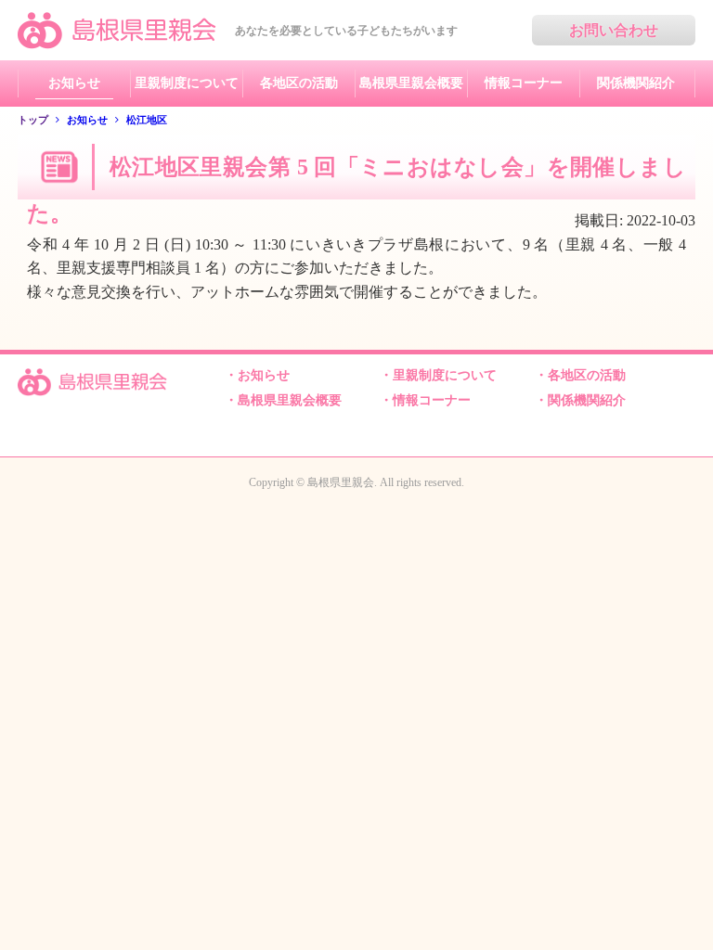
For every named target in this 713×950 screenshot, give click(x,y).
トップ (33, 119)
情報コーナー (524, 83)
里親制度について (187, 83)
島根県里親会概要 (411, 83)
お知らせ (74, 83)
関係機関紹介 (636, 83)
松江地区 (146, 119)
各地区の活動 (299, 83)
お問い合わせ (613, 30)
